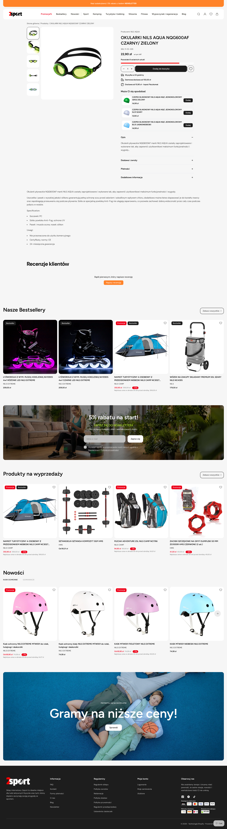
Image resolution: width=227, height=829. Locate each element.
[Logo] (15, 14)
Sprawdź (113, 727)
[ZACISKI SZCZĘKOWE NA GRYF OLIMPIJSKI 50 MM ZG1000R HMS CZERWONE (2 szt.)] (197, 511)
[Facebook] (183, 797)
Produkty (45, 23)
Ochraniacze (28, 580)
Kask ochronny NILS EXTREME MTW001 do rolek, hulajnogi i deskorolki (26, 645)
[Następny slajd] (217, 613)
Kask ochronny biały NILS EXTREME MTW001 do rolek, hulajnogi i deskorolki (84, 645)
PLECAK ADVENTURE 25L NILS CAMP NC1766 (136, 541)
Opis (123, 137)
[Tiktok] (194, 797)
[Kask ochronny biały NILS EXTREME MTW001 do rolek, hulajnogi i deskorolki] (86, 614)
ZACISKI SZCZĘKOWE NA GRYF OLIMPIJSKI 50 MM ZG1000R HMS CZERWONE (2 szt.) (194, 543)
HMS (61, 545)
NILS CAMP (119, 384)
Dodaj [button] (188, 100)
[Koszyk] (217, 14)
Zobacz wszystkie (211, 311)
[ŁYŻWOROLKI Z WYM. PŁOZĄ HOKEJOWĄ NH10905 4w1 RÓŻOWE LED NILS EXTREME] (30, 347)
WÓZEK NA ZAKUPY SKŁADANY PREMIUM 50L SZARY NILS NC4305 (195, 378)
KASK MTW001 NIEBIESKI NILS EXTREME (189, 644)
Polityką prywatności (110, 450)
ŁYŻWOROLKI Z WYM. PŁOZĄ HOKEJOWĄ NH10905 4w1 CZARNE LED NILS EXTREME (83, 378)
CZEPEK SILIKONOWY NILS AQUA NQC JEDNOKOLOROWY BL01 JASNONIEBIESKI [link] (157, 123)
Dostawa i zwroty (129, 160)
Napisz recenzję (113, 282)
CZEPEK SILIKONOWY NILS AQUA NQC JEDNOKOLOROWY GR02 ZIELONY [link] (157, 98)
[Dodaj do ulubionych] (191, 69)
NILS (172, 384)
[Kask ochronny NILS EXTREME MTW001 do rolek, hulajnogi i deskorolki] (30, 614)
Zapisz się (135, 439)
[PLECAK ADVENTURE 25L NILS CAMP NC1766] (141, 511)
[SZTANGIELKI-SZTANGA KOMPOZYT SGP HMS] (86, 511)
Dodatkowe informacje (132, 177)
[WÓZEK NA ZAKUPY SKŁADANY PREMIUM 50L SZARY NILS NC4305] (197, 347)
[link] (126, 100)
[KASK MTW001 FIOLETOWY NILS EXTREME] (141, 614)
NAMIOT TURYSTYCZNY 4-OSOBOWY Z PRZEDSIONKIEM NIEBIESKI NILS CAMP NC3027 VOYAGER (136, 379)
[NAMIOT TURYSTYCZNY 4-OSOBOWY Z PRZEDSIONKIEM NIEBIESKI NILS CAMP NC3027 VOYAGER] (141, 347)
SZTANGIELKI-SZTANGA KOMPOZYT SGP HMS (81, 541)
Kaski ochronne (10, 580)
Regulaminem (94, 450)
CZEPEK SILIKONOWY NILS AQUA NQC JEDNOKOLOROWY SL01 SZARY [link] (157, 110)
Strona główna (33, 23)
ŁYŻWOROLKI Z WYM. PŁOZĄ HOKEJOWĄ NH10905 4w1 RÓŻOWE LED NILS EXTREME (28, 378)
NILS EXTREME (9, 384)
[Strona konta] (205, 14)
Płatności (125, 169)
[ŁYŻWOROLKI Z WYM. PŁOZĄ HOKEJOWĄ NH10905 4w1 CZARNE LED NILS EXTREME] (86, 347)
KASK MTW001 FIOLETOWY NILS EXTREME (134, 644)
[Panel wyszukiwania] (198, 14)
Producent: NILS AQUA (130, 32)
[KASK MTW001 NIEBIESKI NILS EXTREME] (197, 614)
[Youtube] (188, 797)
